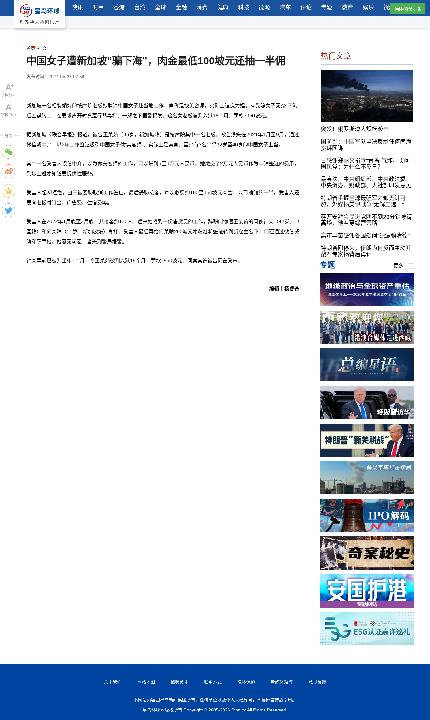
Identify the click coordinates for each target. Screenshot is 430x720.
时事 (98, 7)
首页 (30, 48)
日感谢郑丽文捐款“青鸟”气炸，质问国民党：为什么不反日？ (365, 163)
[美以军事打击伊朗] (367, 492)
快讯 (77, 7)
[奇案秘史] (367, 568)
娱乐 (368, 7)
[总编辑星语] (367, 379)
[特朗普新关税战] (367, 455)
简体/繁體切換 (408, 9)
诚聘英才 (179, 681)
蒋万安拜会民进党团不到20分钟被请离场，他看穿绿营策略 (366, 220)
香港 (119, 7)
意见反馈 (317, 681)
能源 (264, 7)
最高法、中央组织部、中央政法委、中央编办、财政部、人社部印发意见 (366, 182)
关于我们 (113, 681)
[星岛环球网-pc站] (39, 29)
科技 (243, 7)
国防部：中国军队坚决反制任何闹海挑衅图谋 (366, 145)
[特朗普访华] (367, 417)
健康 (223, 7)
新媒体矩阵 (282, 681)
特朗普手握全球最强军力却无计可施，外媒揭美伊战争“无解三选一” (363, 201)
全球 (160, 7)
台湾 (139, 7)
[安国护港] (367, 606)
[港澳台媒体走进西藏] (367, 342)
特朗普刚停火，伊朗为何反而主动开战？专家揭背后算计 (366, 251)
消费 (202, 7)
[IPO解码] (367, 530)
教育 (347, 7)
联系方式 (213, 681)
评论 (306, 7)
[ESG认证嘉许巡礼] (367, 643)
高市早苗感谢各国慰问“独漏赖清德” (365, 235)
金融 (181, 7)
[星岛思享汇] (367, 304)
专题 (326, 7)
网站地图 (146, 681)
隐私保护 (246, 681)
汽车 (285, 7)
